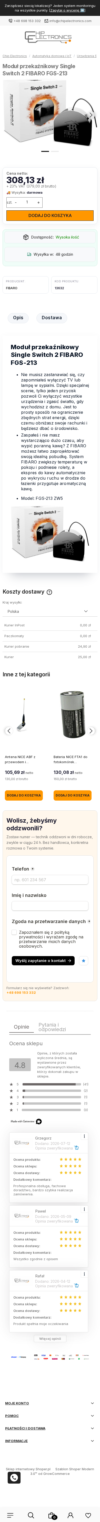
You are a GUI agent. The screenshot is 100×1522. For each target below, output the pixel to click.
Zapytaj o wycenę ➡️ (67, 10)
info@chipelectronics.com (70, 21)
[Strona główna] (50, 39)
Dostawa (52, 317)
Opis (18, 317)
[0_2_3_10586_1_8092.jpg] (50, 112)
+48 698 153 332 (27, 21)
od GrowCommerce (54, 1474)
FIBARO (11, 288)
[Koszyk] (51, 1515)
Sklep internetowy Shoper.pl (28, 1469)
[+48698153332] (14, 1478)
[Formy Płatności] (50, 1357)
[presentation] (9, 115)
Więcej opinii (50, 1339)
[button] (45, 151)
